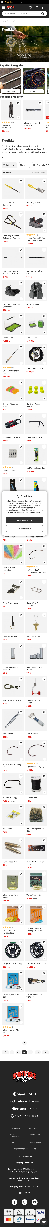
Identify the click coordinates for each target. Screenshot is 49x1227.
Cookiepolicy (34, 512)
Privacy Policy (14, 512)
